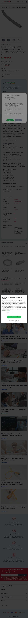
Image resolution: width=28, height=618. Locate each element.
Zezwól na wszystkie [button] (14, 316)
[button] (14, 313)
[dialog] (14, 309)
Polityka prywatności (6, 310)
